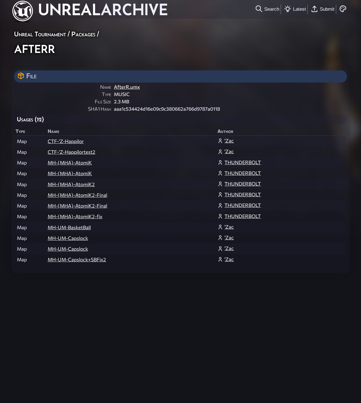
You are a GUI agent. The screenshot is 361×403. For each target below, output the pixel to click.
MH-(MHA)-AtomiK (70, 163)
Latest (299, 9)
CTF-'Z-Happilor (66, 141)
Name (105, 87)
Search (271, 9)
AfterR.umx (127, 87)
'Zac (229, 141)
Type (106, 94)
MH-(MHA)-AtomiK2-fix (75, 216)
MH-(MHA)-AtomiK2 (71, 184)
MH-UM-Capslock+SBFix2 (77, 259)
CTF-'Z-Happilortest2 (71, 152)
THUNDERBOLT (242, 162)
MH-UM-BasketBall (69, 227)
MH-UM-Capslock (68, 238)
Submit (327, 9)
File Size (103, 101)
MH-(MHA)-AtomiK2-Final (77, 195)
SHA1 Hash (99, 109)
